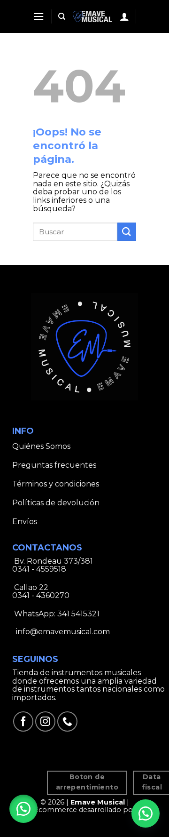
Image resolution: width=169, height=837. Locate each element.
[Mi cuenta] (124, 16)
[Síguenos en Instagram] (45, 721)
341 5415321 (78, 613)
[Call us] (67, 721)
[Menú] (38, 16)
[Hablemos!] (145, 813)
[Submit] (126, 232)
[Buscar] (61, 16)
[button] (23, 809)
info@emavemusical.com (62, 631)
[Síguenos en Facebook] (23, 721)
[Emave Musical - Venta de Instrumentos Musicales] (93, 16)
